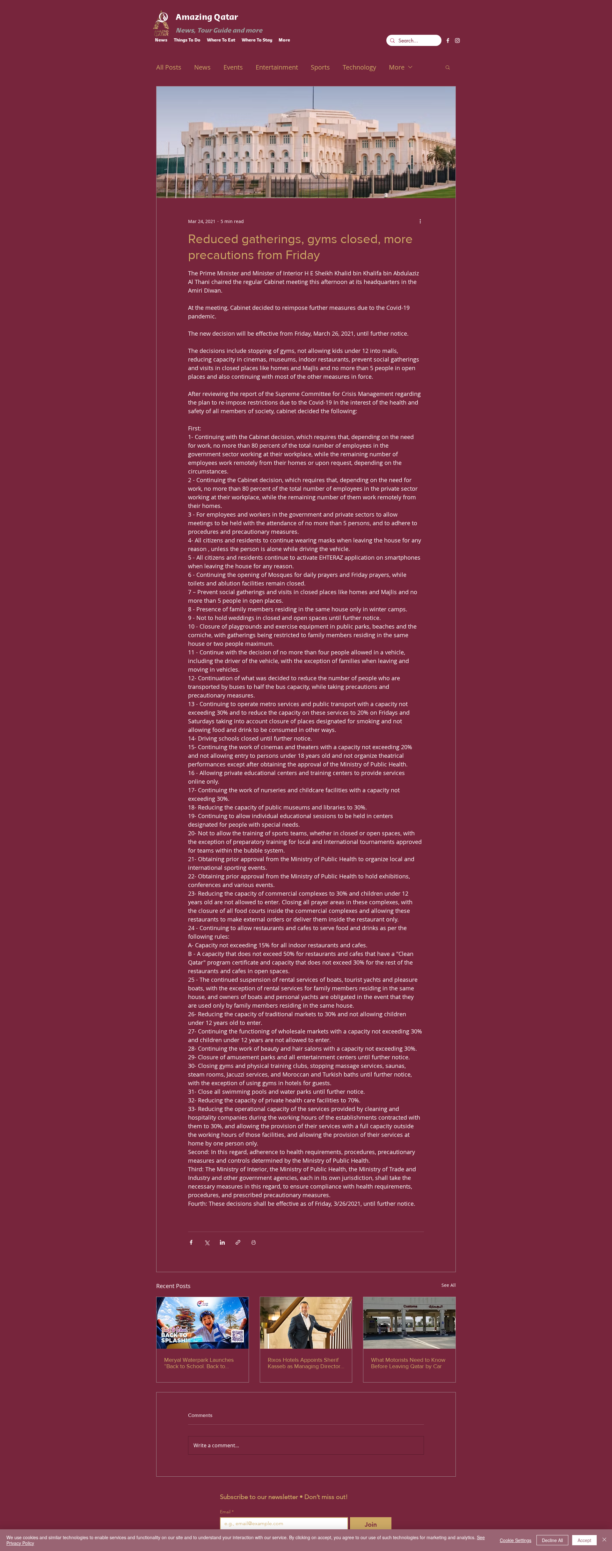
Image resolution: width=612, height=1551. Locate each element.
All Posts (168, 67)
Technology (359, 67)
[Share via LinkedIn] (222, 1242)
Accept (584, 1540)
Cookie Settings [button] (515, 1540)
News (202, 67)
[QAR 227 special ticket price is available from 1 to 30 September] (203, 1323)
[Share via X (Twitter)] (207, 1242)
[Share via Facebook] (191, 1242)
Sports (320, 67)
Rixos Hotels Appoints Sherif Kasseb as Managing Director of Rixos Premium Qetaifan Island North (304, 1363)
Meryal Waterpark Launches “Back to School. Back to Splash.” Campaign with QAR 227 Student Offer (200, 1363)
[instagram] (457, 40)
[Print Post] (254, 1242)
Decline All (552, 1540)
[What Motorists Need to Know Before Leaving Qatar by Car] (409, 1323)
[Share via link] (238, 1242)
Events (233, 67)
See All (448, 1285)
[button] (448, 67)
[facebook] (448, 40)
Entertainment (277, 67)
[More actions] (420, 221)
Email (227, 1512)
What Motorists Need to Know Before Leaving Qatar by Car (408, 1363)
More (396, 67)
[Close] (604, 1540)
